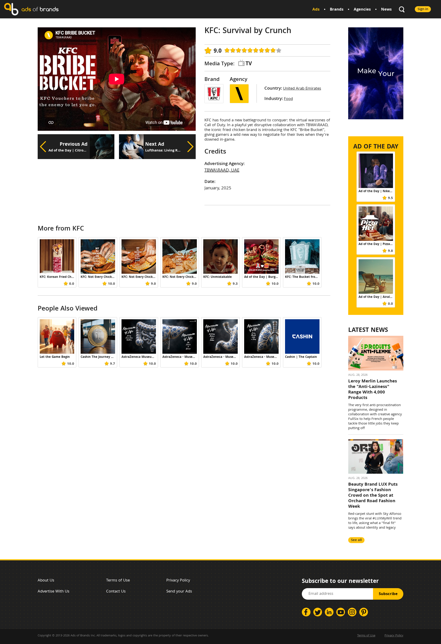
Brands (336, 9)
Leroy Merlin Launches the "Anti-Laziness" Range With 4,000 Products (372, 390)
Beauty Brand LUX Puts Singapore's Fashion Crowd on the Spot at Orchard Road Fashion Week (373, 495)
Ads (315, 9)
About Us (46, 580)
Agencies (362, 9)
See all (356, 540)
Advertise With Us (53, 591)
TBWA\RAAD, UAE (221, 170)
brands (40, 9)
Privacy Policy (178, 580)
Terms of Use (118, 580)
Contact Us (116, 591)
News (386, 9)
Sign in (423, 9)
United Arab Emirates (302, 88)
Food (288, 99)
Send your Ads (179, 591)
